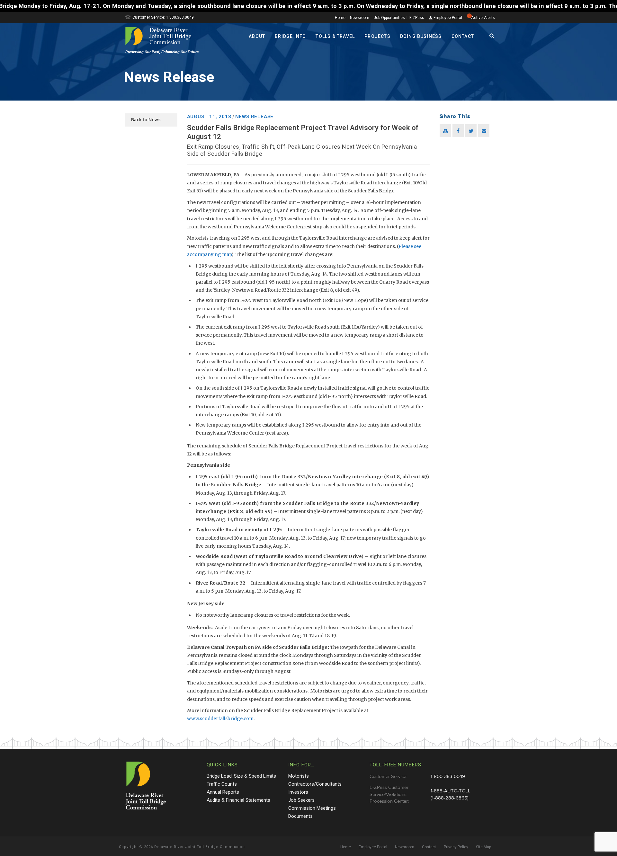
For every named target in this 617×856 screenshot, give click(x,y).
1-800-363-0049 (448, 776)
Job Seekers (301, 800)
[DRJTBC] (160, 36)
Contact (463, 36)
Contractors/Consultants (315, 784)
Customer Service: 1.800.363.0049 (163, 17)
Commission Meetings (312, 808)
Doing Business (421, 36)
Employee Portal (447, 18)
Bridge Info (290, 36)
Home (340, 17)
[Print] (445, 130)
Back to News (146, 120)
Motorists (298, 776)
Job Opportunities (389, 17)
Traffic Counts (222, 784)
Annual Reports (223, 792)
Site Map (483, 847)
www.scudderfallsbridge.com (220, 718)
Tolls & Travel (335, 36)
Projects (377, 36)
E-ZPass (416, 17)
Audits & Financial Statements (238, 800)
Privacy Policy (456, 847)
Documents (300, 816)
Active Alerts (483, 17)
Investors (298, 792)
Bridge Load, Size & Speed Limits (241, 776)
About (257, 36)
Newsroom (359, 17)
